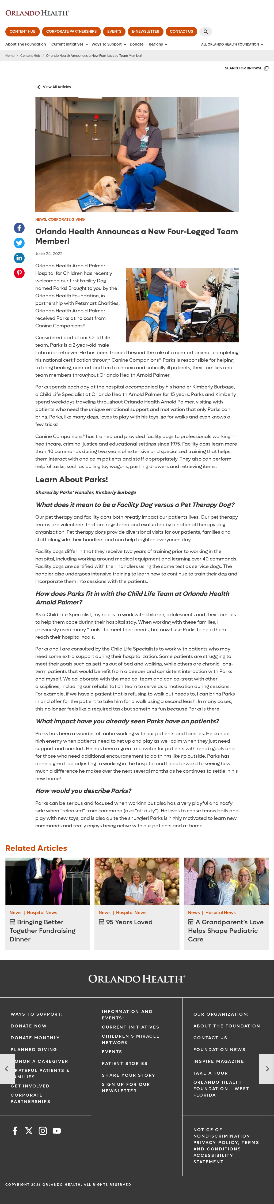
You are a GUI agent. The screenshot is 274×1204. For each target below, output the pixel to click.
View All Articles (57, 86)
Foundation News (219, 1049)
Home (9, 56)
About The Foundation (25, 44)
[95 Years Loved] (136, 881)
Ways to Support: (37, 1014)
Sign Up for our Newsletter (126, 1088)
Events (112, 1052)
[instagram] (43, 1132)
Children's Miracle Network (130, 1039)
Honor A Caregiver (39, 1061)
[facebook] (15, 1132)
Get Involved (30, 1086)
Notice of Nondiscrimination (222, 1133)
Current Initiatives (67, 44)
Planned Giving (34, 1049)
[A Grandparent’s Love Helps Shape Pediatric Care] (226, 882)
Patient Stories (125, 1063)
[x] (29, 1132)
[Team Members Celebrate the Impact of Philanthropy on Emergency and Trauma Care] (7, 1069)
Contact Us (210, 1038)
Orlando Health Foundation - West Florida (221, 1088)
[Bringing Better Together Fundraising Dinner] (47, 881)
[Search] (205, 31)
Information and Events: (127, 1015)
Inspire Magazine (218, 1061)
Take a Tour (210, 1073)
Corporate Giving (66, 219)
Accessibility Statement (213, 1159)
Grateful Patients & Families (40, 1074)
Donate (136, 44)
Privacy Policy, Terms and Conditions (226, 1146)
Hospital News (42, 912)
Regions (156, 44)
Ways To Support (107, 44)
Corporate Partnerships (31, 1098)
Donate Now (29, 1026)
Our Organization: (221, 1014)
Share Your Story (129, 1075)
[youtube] (56, 1132)
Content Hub (30, 56)
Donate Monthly (35, 1038)
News (40, 219)
